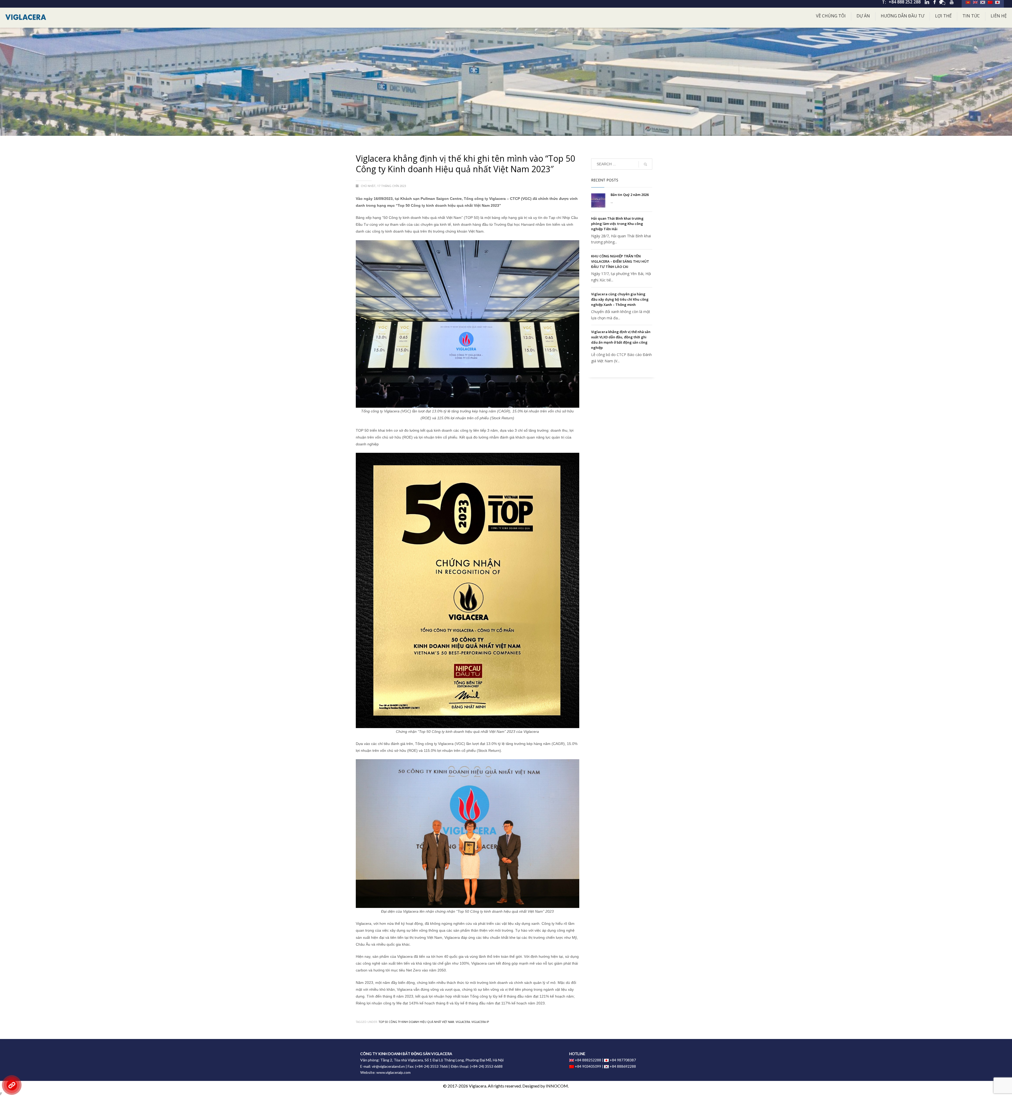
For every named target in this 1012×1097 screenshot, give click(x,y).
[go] (645, 164)
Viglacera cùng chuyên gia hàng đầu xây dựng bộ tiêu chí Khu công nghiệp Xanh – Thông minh (620, 299)
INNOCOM (557, 1085)
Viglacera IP (480, 1022)
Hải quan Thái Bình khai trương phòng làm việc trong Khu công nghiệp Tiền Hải (617, 223)
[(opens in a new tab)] (598, 200)
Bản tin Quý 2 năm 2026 (630, 194)
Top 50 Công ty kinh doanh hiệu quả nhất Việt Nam (416, 1022)
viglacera (463, 1022)
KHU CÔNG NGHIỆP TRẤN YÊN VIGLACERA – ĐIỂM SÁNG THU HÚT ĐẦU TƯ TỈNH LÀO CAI (620, 261)
